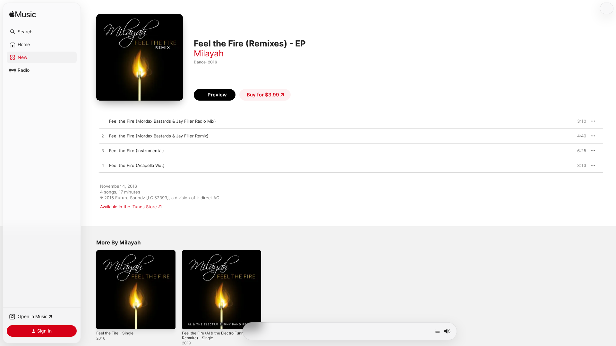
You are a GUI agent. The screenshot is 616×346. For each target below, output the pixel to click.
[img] (22, 14)
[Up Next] (437, 331)
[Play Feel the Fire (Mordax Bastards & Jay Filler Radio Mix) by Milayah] (102, 121)
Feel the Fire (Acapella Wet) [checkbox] (137, 165)
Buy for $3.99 (263, 95)
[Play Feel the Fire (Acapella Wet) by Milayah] (102, 166)
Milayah (209, 53)
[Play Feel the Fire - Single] (104, 321)
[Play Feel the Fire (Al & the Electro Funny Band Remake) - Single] (190, 321)
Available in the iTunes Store (128, 206)
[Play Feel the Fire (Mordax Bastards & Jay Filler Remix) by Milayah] (102, 136)
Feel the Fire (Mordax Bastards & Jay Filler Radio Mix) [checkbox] (162, 121)
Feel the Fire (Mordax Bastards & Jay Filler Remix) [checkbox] (159, 135)
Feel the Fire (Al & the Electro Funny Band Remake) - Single (218, 255)
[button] (41, 31)
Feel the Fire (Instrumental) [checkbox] (136, 150)
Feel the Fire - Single (117, 252)
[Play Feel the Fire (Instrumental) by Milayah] (102, 151)
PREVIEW (579, 121)
